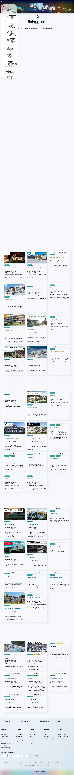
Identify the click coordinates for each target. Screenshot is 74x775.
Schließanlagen (4, 736)
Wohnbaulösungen (20, 736)
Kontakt (31, 732)
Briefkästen (3, 734)
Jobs (31, 736)
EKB (46, 771)
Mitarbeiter (32, 734)
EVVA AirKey (56, 58)
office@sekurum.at (69, 1)
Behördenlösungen (20, 740)
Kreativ (31, 743)
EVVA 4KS (45, 57)
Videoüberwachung (5, 743)
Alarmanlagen (4, 732)
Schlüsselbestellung (48, 738)
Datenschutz (39, 771)
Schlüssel (3, 740)
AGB (44, 771)
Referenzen (46, 736)
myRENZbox (49, 60)
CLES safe (18, 741)
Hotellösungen (19, 734)
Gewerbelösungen (19, 738)
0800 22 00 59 (61, 1)
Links (45, 734)
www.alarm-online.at (62, 738)
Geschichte (32, 740)
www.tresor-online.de (63, 734)
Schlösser (3, 738)
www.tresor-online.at (63, 732)
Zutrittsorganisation (5, 745)
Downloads (46, 732)
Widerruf (34, 771)
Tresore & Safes (4, 741)
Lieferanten (32, 741)
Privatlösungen (19, 732)
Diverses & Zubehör (5, 747)
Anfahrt (31, 738)
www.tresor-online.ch (63, 736)
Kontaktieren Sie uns (44, 112)
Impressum (29, 771)
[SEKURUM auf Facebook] (58, 740)
